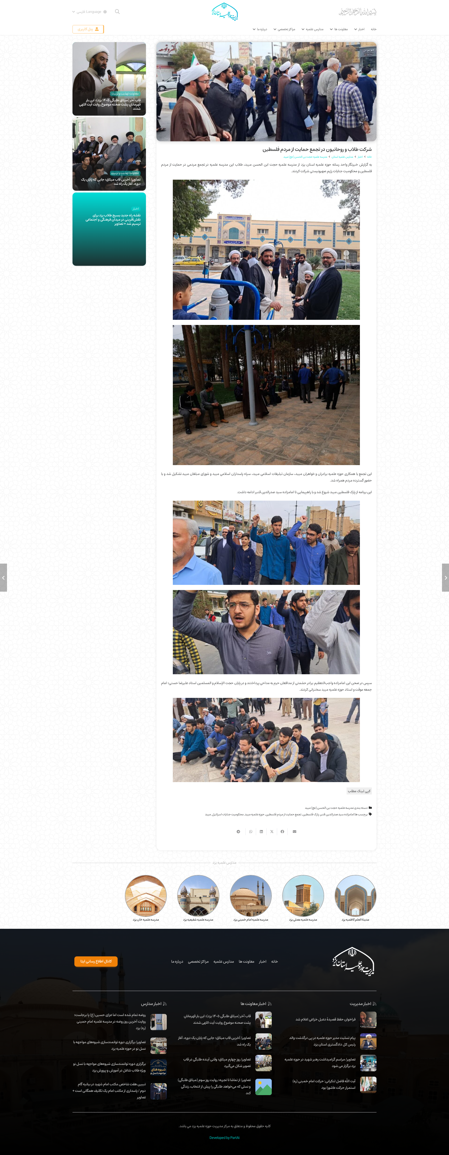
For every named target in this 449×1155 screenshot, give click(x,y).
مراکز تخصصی (198, 961)
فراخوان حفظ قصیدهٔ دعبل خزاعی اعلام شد (325, 1019)
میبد (208, 814)
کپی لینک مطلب (359, 791)
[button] (117, 12)
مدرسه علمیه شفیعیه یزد (198, 919)
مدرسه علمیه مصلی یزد (303, 919)
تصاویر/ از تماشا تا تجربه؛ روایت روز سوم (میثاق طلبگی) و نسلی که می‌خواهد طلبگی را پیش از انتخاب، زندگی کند (214, 1086)
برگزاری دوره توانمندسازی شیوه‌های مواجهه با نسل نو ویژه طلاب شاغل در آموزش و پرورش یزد (109, 1067)
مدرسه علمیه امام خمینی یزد (250, 919)
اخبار (262, 961)
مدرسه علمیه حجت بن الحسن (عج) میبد (329, 808)
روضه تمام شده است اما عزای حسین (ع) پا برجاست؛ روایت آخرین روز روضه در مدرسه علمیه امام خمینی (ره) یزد (110, 1021)
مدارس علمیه (224, 961)
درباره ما (177, 961)
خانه (274, 961)
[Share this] (282, 831)
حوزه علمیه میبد (254, 814)
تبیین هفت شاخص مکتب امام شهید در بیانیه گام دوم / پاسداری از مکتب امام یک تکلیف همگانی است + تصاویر (109, 1090)
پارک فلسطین (311, 814)
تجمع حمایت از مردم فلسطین (283, 814)
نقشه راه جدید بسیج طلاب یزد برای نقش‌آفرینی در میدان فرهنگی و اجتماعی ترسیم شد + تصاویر (113, 219)
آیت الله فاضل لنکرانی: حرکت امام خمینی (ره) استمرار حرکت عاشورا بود (324, 1084)
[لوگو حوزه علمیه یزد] (224, 11)
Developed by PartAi (224, 1137)
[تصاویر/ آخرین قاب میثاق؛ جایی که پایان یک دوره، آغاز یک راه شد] (109, 120)
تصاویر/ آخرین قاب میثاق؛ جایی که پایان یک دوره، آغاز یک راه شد (111, 181)
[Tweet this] (271, 831)
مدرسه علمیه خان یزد (146, 919)
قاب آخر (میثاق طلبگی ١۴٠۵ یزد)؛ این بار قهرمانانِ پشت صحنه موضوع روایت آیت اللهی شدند (110, 104)
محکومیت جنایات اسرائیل (228, 814)
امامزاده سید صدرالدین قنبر (337, 814)
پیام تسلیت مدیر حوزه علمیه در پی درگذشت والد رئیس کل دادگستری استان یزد (322, 1041)
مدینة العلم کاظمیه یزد (355, 919)
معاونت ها (246, 961)
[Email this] (292, 831)
